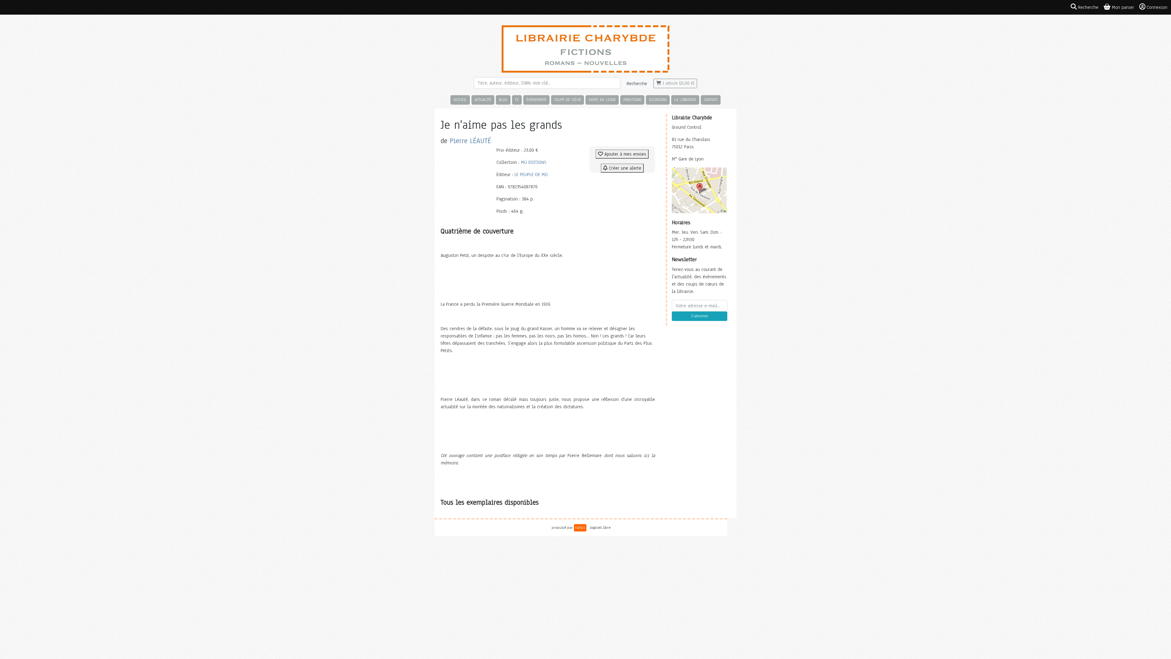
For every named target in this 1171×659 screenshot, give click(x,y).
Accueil (460, 99)
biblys (580, 527)
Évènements (536, 99)
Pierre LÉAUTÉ (470, 141)
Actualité (482, 99)
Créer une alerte (624, 168)
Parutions (632, 99)
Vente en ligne (602, 99)
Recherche (637, 84)
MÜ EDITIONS (533, 162)
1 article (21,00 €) (677, 83)
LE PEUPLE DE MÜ (531, 174)
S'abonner (699, 316)
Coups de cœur (567, 99)
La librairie (685, 99)
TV (517, 99)
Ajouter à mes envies (624, 154)
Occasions (658, 99)
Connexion (1157, 7)
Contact (711, 99)
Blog (503, 99)
